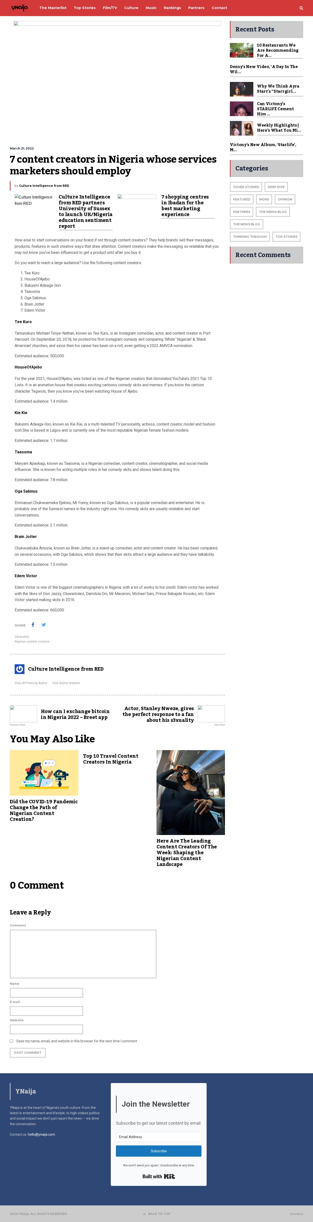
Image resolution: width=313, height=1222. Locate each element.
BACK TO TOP (159, 1214)
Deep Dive (276, 187)
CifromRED (22, 637)
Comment (18, 925)
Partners (241, 212)
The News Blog (246, 224)
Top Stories (286, 236)
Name (14, 983)
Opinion (285, 199)
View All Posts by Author (31, 683)
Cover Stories (246, 187)
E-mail (15, 1002)
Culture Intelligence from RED (44, 186)
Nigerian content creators (32, 641)
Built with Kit (159, 1176)
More (264, 199)
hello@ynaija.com (41, 1134)
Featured (241, 199)
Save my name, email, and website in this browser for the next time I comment (76, 1041)
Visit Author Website (66, 683)
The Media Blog (273, 212)
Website (17, 1020)
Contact (296, 1214)
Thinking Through (250, 236)
